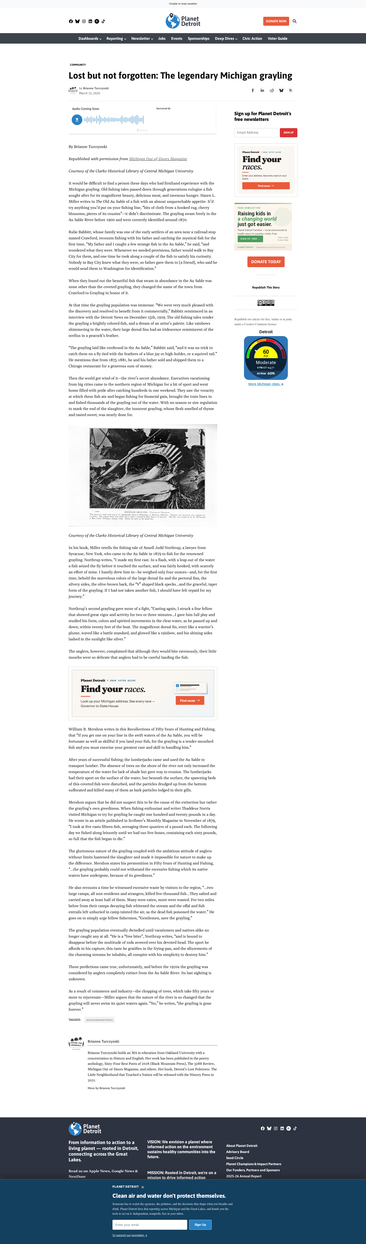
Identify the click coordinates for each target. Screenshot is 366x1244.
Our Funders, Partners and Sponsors (253, 1170)
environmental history (99, 1019)
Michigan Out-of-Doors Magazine (158, 159)
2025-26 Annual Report (243, 1176)
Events (176, 38)
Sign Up (200, 1224)
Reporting (115, 38)
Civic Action (252, 38)
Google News (123, 1171)
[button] (143, 693)
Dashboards (88, 38)
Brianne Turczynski (96, 88)
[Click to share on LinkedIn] (262, 90)
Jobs (161, 38)
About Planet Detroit (241, 1146)
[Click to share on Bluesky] (281, 90)
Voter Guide (277, 38)
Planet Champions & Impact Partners (253, 1164)
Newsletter (140, 38)
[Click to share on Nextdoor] (291, 90)
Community (78, 64)
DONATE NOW (276, 21)
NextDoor (77, 1176)
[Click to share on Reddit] (272, 90)
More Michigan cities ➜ (265, 384)
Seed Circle (234, 1158)
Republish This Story (266, 287)
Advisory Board (237, 1152)
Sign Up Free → (250, 239)
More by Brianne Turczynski (106, 1088)
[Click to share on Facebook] (253, 90)
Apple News (99, 1171)
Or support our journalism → (129, 1235)
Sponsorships (198, 38)
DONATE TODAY (266, 261)
